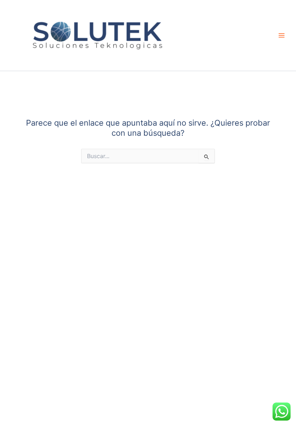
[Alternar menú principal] (281, 35)
